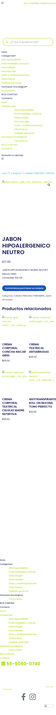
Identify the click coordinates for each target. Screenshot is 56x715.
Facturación (8, 90)
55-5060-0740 (40, 159)
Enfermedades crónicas (14, 63)
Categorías (7, 55)
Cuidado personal (11, 83)
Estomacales (8, 71)
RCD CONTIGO (9, 94)
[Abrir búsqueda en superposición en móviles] (28, 42)
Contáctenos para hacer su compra (24, 288)
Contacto (6, 98)
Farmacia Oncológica (13, 86)
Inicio (4, 52)
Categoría (16, 173)
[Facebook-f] (23, 696)
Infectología (8, 67)
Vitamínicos (8, 79)
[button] (49, 184)
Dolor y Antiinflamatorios (15, 75)
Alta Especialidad (11, 59)
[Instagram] (32, 696)
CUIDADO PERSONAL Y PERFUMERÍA (29, 295)
